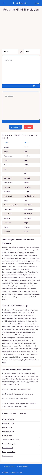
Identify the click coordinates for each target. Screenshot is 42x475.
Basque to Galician (8, 423)
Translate (16, 127)
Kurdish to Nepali (7, 448)
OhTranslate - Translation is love (12, 472)
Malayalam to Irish (8, 419)
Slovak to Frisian (7, 456)
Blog (37, 3)
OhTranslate (21, 3)
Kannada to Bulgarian (9, 444)
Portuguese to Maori (8, 452)
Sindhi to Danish (7, 436)
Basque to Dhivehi (8, 432)
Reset (29, 127)
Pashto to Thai (7, 428)
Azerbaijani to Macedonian (10, 440)
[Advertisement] (21, 30)
